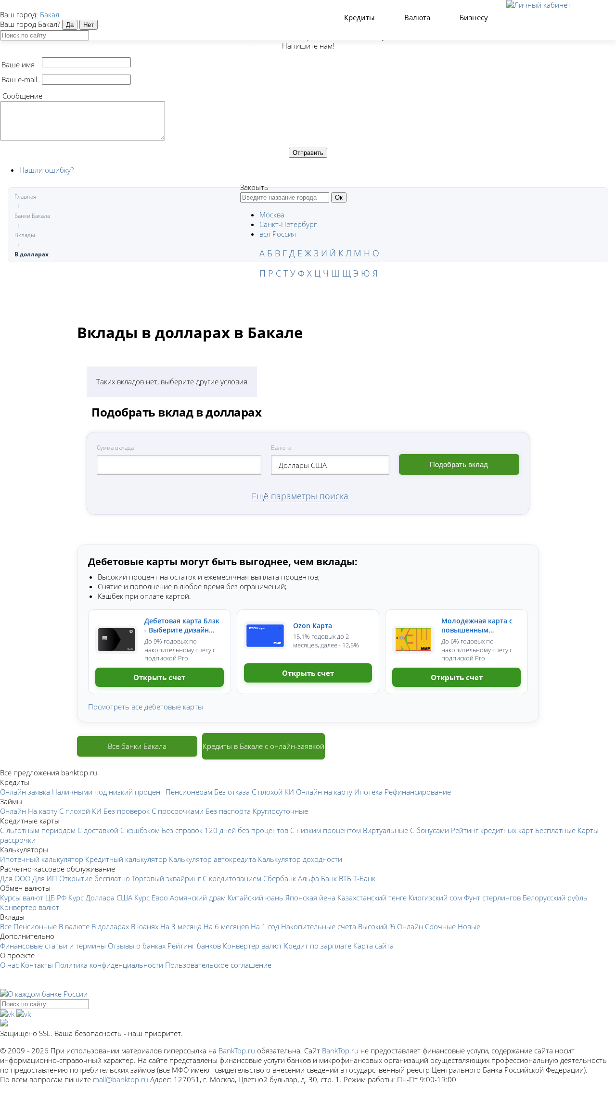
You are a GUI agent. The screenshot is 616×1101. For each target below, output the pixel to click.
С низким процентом (325, 830)
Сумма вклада (115, 447)
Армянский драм (198, 897)
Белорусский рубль (555, 897)
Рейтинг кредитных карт (492, 830)
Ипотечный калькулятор (41, 859)
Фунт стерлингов (492, 897)
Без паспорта (228, 811)
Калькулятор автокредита (212, 859)
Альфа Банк (317, 878)
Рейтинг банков (194, 945)
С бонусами (429, 830)
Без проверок (126, 811)
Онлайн (13, 811)
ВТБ (345, 878)
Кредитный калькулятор (126, 859)
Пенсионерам (189, 792)
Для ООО (15, 878)
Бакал (49, 14)
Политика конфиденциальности (109, 965)
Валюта (418, 17)
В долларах (110, 926)
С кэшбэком (140, 830)
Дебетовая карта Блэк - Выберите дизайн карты (181, 626)
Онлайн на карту (324, 792)
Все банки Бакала (137, 746)
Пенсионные (35, 926)
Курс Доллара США (100, 897)
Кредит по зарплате (317, 945)
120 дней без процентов (246, 830)
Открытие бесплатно (94, 878)
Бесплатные (555, 830)
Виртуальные (385, 830)
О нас (9, 965)
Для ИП (44, 878)
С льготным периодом (38, 830)
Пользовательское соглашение (218, 965)
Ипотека (368, 792)
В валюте (74, 926)
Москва (271, 214)
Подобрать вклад (459, 464)
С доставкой (97, 830)
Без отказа (232, 792)
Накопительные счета (318, 926)
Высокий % (376, 926)
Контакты (37, 965)
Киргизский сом (435, 897)
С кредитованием (232, 878)
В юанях (144, 926)
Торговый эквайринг (166, 878)
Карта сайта (373, 945)
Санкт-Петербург (288, 224)
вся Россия (277, 234)
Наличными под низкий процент (108, 792)
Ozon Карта (312, 625)
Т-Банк (364, 878)
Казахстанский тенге (372, 897)
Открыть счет (159, 677)
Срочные (440, 926)
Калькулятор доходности (300, 859)
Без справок (182, 830)
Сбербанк (279, 878)
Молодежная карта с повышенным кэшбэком (477, 626)
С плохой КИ (273, 792)
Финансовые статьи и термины (53, 945)
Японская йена (310, 897)
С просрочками (178, 811)
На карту (42, 811)
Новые (469, 926)
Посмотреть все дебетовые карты (145, 706)
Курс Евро (151, 897)
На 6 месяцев (226, 926)
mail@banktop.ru (120, 1079)
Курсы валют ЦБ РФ (33, 897)
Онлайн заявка (25, 792)
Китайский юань (255, 897)
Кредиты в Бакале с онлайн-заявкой (263, 746)
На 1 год (265, 926)
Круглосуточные (280, 811)
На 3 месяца (181, 926)
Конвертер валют (29, 907)
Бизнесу (475, 17)
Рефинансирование (418, 792)
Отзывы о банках (137, 945)
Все (6, 926)
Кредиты (360, 17)
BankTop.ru (236, 1050)
